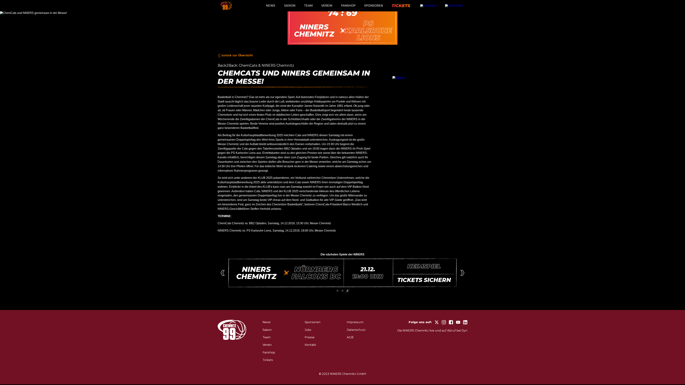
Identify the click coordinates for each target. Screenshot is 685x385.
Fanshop (348, 5)
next (462, 273)
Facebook (451, 322)
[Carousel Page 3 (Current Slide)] (347, 291)
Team (308, 5)
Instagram (444, 322)
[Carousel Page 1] (337, 291)
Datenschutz (356, 330)
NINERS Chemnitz (226, 5)
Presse (309, 337)
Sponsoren (373, 5)
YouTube (458, 322)
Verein (326, 5)
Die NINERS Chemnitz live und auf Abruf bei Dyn (432, 330)
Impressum (355, 322)
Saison (289, 5)
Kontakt (310, 344)
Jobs (308, 330)
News (270, 5)
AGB (350, 337)
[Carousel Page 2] (342, 291)
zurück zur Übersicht (237, 55)
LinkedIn (465, 322)
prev (222, 273)
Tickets (401, 5)
